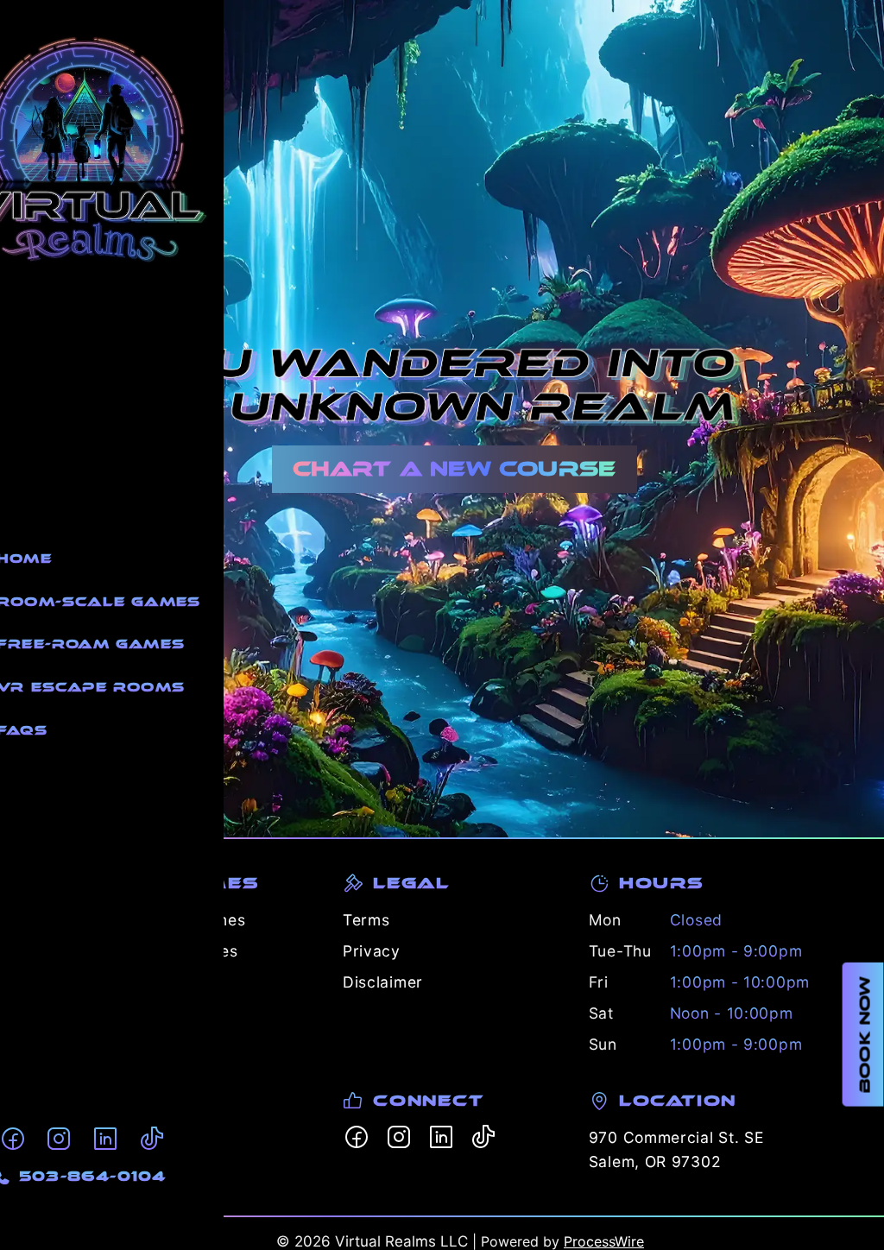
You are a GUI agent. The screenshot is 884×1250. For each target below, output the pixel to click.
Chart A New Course (454, 469)
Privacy (372, 951)
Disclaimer (383, 982)
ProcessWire (604, 1241)
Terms (366, 920)
